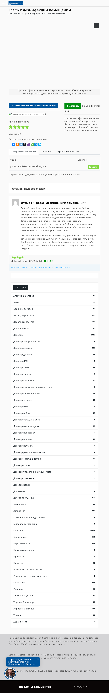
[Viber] (28, 144)
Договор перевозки (54, 432)
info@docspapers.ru (18, 661)
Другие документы (54, 497)
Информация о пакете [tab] (67, 151)
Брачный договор (54, 308)
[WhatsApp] (32, 144)
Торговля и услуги (54, 595)
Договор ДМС (54, 361)
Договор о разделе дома (54, 419)
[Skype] (39, 144)
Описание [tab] (46, 151)
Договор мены (54, 406)
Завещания (54, 504)
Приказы (54, 563)
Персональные (54, 543)
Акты (54, 302)
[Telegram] (21, 144)
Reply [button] (49, 260)
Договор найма (54, 413)
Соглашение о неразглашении (54, 576)
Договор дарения (54, 354)
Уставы (54, 615)
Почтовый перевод (54, 550)
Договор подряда (54, 439)
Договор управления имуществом (54, 471)
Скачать (73, 106)
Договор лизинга (54, 400)
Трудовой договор (54, 602)
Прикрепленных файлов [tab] (23, 151)
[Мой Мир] (35, 144)
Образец (54, 530)
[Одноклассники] (17, 144)
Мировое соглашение (54, 523)
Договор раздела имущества (54, 452)
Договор (54, 334)
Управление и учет (54, 608)
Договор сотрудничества (54, 458)
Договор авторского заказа (54, 341)
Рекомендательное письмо (54, 569)
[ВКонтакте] (13, 144)
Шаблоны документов (35, 686)
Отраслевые (54, 537)
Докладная (54, 491)
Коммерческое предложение (54, 517)
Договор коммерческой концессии (54, 387)
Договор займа (54, 367)
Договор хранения (54, 478)
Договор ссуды (54, 465)
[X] (24, 144)
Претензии (54, 556)
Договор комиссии (54, 380)
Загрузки (26, 13)
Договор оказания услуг (54, 426)
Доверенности (54, 328)
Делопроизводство (54, 321)
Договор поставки (54, 445)
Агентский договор (54, 295)
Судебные (54, 589)
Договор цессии (54, 484)
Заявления (54, 510)
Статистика (54, 582)
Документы (14, 13)
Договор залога (54, 374)
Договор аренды (54, 347)
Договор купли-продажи (54, 393)
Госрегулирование (54, 315)
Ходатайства (54, 621)
